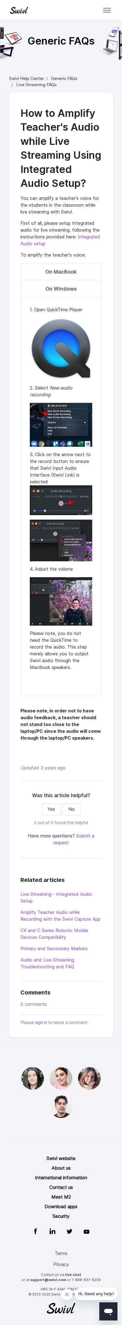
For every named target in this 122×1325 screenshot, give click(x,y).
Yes (51, 809)
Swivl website (61, 1158)
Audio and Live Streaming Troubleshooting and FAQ (47, 963)
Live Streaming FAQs (36, 84)
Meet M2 (61, 1197)
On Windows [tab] (61, 289)
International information (61, 1177)
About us (61, 1168)
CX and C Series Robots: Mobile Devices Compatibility (54, 934)
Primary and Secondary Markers (54, 948)
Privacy (61, 1264)
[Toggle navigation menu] (107, 10)
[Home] (19, 10)
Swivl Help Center (26, 78)
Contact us (61, 1187)
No (71, 809)
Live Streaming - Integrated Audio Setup (56, 898)
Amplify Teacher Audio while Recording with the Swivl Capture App (60, 916)
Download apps (61, 1206)
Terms (61, 1253)
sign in (41, 1022)
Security (61, 1216)
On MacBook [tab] (61, 272)
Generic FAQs (64, 78)
